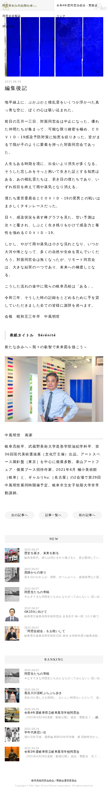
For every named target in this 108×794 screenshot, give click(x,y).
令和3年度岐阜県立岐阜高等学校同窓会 (52, 751)
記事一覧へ (53, 515)
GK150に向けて (35, 611)
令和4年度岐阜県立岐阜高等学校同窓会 (52, 712)
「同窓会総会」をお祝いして (44, 631)
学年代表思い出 (35, 732)
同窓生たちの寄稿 (36, 592)
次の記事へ (19, 515)
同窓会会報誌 (12, 15)
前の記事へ (87, 515)
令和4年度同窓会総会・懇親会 (77, 5)
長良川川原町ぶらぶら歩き (43, 693)
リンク (61, 15)
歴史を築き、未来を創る (41, 553)
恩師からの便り (35, 572)
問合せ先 (9, 26)
